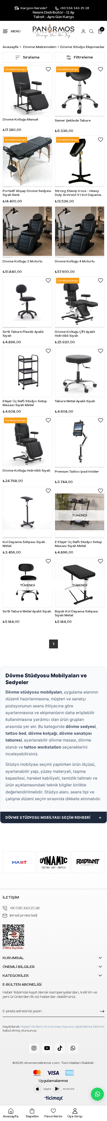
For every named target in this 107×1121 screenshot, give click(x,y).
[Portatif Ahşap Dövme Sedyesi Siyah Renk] (27, 161)
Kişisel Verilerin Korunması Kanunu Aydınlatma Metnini (62, 1027)
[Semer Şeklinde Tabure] (79, 90)
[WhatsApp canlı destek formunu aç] (97, 1094)
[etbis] (13, 937)
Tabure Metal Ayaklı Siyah (75, 401)
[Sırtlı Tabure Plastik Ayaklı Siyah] (27, 301)
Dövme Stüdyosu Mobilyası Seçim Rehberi (48, 817)
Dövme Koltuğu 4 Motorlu (75, 261)
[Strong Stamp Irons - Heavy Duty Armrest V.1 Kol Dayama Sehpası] (79, 161)
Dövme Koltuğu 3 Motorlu (22, 261)
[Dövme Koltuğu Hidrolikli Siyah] (27, 441)
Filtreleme (83, 57)
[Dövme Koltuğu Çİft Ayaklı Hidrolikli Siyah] (79, 301)
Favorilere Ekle (48, 69)
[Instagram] (34, 1048)
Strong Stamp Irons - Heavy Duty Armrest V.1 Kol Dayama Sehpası (78, 193)
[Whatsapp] (73, 1048)
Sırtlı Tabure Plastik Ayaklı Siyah (23, 334)
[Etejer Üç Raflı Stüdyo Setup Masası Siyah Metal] (27, 372)
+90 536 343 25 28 (24, 908)
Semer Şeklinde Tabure (73, 121)
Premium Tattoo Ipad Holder (77, 472)
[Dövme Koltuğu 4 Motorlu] (79, 231)
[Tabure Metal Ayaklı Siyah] (79, 372)
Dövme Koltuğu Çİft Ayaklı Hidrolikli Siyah (75, 334)
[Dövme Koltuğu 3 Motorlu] (27, 231)
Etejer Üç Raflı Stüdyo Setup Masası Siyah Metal (25, 403)
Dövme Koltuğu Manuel (20, 120)
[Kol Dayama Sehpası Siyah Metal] (27, 512)
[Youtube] (47, 1048)
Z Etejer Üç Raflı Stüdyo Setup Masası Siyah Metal (78, 544)
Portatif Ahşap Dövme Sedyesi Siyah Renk (27, 193)
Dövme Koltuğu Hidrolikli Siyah (26, 471)
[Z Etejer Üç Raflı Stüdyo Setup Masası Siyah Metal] (79, 512)
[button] (63, 116)
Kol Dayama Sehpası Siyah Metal (24, 544)
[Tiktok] (60, 1048)
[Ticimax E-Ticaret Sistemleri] (53, 1098)
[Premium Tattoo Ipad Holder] (79, 441)
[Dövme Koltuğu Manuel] (27, 90)
